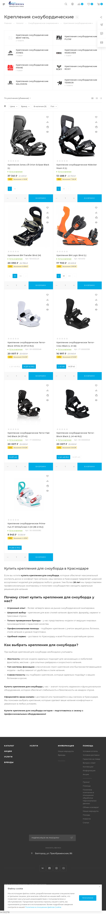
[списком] (97, 98)
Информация (66, 746)
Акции (8, 751)
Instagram (56, 868)
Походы (86, 815)
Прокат (86, 782)
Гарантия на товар (91, 759)
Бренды (9, 762)
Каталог (9, 746)
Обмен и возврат (91, 807)
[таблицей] (101, 98)
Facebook (49, 868)
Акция (86, 774)
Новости (87, 819)
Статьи (86, 822)
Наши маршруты (66, 751)
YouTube (64, 868)
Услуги (8, 757)
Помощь (88, 746)
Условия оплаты (90, 751)
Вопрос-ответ (89, 763)
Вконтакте (42, 868)
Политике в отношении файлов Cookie (43, 907)
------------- (87, 778)
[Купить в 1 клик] (47, 127)
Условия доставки (91, 755)
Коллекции (88, 767)
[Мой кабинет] (72, 4)
